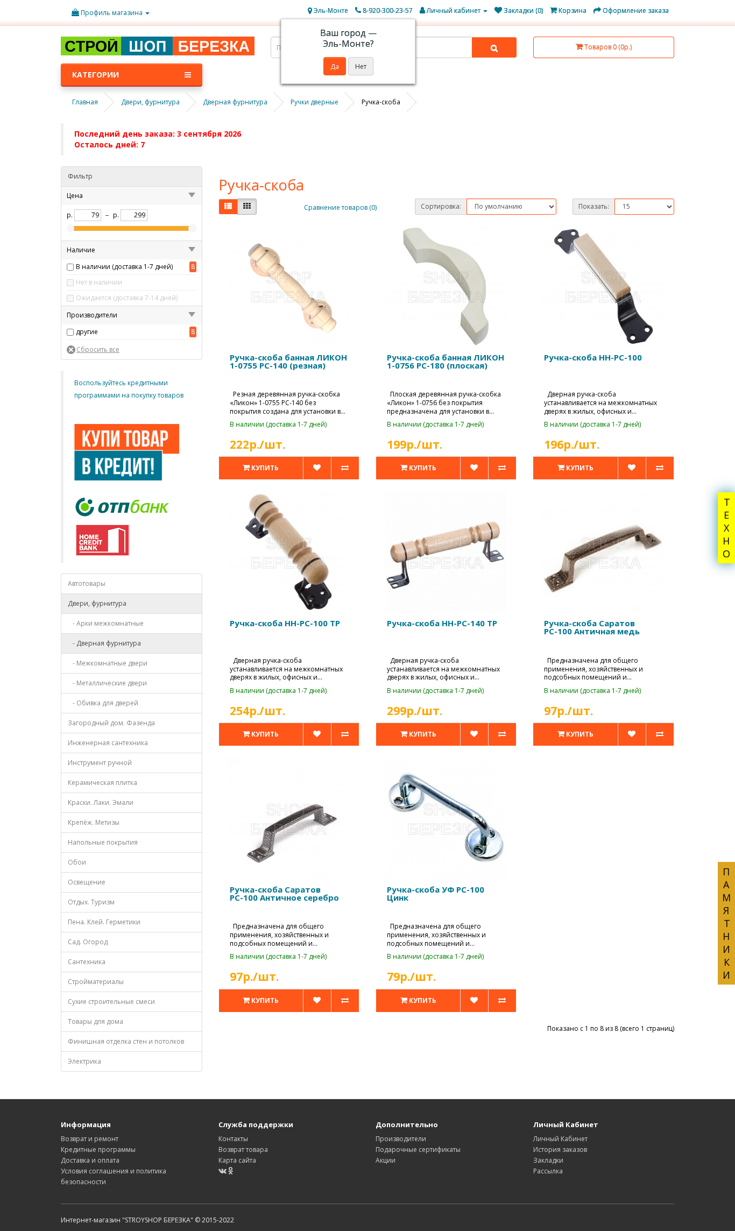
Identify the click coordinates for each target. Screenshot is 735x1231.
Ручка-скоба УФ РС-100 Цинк (435, 893)
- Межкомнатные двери (107, 663)
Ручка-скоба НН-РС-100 (593, 357)
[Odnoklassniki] (231, 1171)
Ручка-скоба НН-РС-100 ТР (285, 623)
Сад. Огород (88, 941)
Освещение (86, 882)
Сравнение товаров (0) (340, 207)
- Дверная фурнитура (104, 643)
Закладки (548, 1160)
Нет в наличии (99, 282)
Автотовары (86, 583)
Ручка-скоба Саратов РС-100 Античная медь (592, 627)
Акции (385, 1160)
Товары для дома (95, 1021)
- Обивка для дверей (103, 703)
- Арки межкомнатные (106, 623)
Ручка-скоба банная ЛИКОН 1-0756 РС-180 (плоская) (445, 361)
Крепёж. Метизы (93, 822)
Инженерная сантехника (108, 742)
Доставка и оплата (90, 1160)
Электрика (84, 1061)
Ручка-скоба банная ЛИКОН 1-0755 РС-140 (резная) (288, 361)
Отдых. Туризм (91, 902)
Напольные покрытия (103, 842)
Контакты (233, 1138)
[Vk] (223, 1171)
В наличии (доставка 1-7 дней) (124, 266)
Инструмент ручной (100, 762)
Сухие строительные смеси (111, 1001)
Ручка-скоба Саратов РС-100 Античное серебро (284, 893)
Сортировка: (441, 206)
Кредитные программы (98, 1149)
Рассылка (548, 1171)
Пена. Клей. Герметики (104, 921)
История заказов (560, 1149)
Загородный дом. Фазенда (111, 722)
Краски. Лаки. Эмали (100, 802)
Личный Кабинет (560, 1138)
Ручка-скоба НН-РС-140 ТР (442, 623)
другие (87, 331)
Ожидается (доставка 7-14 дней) (127, 297)
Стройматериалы (96, 981)
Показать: (593, 206)
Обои (77, 862)
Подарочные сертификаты (418, 1149)
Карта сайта (237, 1160)
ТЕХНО (726, 528)
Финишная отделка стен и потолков (126, 1041)
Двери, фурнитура (97, 603)
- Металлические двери (107, 683)
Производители (401, 1138)
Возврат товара (243, 1149)
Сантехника (86, 961)
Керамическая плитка (102, 782)
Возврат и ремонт (89, 1138)
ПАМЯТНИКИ (726, 923)
